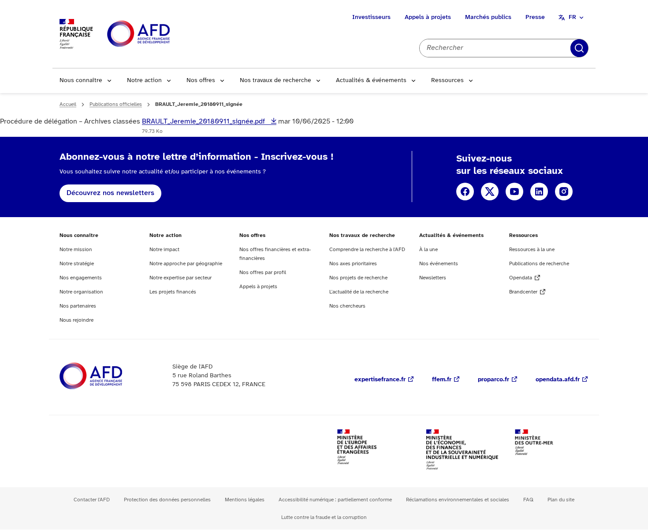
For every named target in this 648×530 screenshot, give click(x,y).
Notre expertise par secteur (180, 278)
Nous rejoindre (76, 320)
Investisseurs (371, 17)
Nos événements (438, 264)
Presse (535, 17)
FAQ (528, 500)
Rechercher (579, 48)
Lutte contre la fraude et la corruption (324, 517)
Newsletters (432, 278)
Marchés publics (488, 17)
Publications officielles (115, 104)
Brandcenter (523, 292)
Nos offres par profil (262, 272)
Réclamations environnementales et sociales (457, 500)
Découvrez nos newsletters (110, 193)
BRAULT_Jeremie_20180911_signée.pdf (204, 121)
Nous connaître (81, 80)
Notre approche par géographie (185, 264)
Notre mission (76, 249)
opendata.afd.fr (558, 379)
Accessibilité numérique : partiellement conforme (335, 500)
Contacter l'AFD (92, 500)
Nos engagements (81, 278)
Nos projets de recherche (358, 278)
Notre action (144, 80)
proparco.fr (493, 379)
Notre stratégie (77, 264)
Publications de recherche (539, 264)
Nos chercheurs (347, 306)
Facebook (465, 191)
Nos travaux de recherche (275, 80)
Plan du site (560, 500)
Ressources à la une (532, 249)
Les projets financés (172, 292)
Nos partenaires (78, 306)
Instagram (564, 191)
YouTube (514, 191)
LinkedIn (539, 191)
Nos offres (200, 80)
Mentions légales (244, 500)
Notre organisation (81, 292)
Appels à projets (428, 17)
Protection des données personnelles (167, 500)
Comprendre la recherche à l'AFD (367, 249)
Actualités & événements (371, 80)
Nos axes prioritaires (353, 264)
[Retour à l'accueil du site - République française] (158, 34)
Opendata (520, 278)
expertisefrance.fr (380, 379)
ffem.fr (441, 379)
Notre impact (164, 249)
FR (572, 17)
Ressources (447, 80)
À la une (428, 249)
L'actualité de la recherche (358, 292)
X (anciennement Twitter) (490, 191)
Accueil (68, 104)
